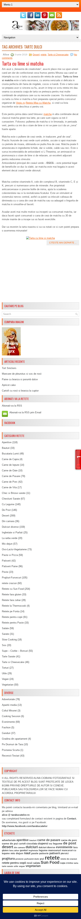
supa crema (66, 863)
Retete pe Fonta (10, 611)
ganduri (24, 850)
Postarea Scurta (11, 750)
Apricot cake (9, 385)
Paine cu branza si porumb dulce (20, 379)
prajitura (8, 858)
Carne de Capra (10, 459)
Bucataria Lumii (10, 453)
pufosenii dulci (31, 859)
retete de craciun (68, 859)
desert (7, 847)
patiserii (54, 853)
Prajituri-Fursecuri (11, 577)
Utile (4, 673)
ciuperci (43, 843)
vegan (22, 866)
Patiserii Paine (10, 566)
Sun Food (50, 862)
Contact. (72, 818)
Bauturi (6, 448)
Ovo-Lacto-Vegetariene (14, 549)
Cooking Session (11, 716)
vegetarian (33, 866)
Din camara (8, 521)
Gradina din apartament (14, 738)
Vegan (5, 679)
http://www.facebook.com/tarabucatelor (24, 826)
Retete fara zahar (11, 600)
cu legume (55, 843)
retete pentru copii (14, 862)
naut (27, 853)
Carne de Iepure (10, 464)
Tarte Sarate (8, 656)
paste (34, 853)
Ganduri (6, 733)
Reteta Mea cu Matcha (38, 102)
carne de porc (69, 840)
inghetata (33, 850)
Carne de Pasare (11, 476)
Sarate (5, 634)
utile (16, 866)
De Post (6, 510)
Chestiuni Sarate (11, 498)
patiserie (44, 853)
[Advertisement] (40, 274)
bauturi (33, 840)
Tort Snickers (9, 368)
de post (69, 843)
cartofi (22, 844)
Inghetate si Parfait (12, 532)
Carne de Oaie (10, 470)
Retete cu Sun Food (13, 588)
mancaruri (54, 850)
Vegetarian (7, 684)
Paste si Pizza (10, 555)
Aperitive (6, 442)
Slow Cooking (9, 639)
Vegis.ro (20, 102)
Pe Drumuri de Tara (12, 744)
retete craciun (9, 583)
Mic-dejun (7, 543)
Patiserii (6, 560)
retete (44, 54)
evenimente (64, 847)
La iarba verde (9, 538)
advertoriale (9, 840)
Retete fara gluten (11, 594)
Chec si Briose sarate (13, 493)
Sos (4, 645)
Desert (36, 54)
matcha (48, 114)
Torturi (5, 667)
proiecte (19, 859)
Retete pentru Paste (13, 622)
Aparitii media (9, 705)
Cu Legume (8, 504)
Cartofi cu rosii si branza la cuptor (20, 390)
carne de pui (10, 843)
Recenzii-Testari (10, 755)
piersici (65, 853)
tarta (76, 863)
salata (36, 863)
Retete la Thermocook (14, 605)
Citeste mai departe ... (62, 242)
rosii (29, 862)
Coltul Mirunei (9, 710)
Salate (5, 628)
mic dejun (17, 853)
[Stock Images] (11, 354)
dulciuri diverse (47, 847)
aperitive (22, 840)
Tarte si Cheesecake (58, 54)
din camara (19, 847)
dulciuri (32, 847)
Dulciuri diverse (10, 526)
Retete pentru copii (12, 617)
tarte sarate (7, 866)
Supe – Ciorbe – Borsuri (15, 650)
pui (42, 858)
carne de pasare (48, 840)
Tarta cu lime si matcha (23, 63)
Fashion (6, 727)
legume (43, 850)
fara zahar (14, 850)
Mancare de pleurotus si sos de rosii (21, 373)
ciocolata (31, 843)
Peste (5, 572)
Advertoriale (8, 699)
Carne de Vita (9, 487)
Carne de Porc (10, 481)
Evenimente (8, 721)
